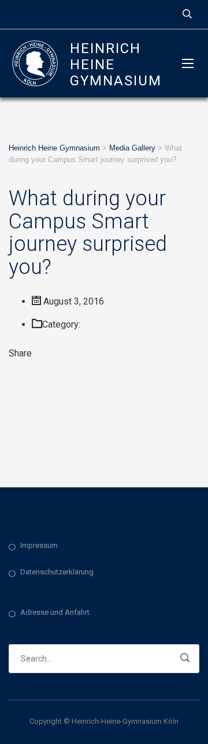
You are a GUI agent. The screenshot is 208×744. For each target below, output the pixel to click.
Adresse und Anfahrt (55, 612)
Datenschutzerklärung (57, 572)
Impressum (39, 545)
